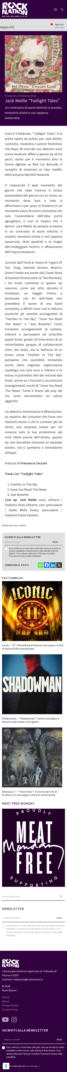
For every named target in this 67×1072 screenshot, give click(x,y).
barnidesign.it (33, 1066)
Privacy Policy (10, 1005)
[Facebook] (46, 565)
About (5, 1001)
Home (5, 997)
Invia (55, 542)
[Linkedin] (53, 565)
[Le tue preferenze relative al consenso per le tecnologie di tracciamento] (6, 1066)
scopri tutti (59, 27)
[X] (59, 565)
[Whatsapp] (40, 565)
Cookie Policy (10, 1009)
